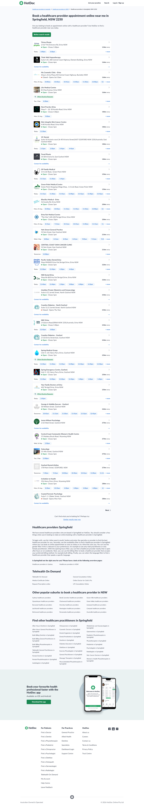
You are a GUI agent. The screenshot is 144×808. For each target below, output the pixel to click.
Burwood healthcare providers (42, 605)
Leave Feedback (46, 787)
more (108, 52)
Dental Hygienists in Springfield (69, 633)
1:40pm (99, 379)
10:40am (47, 209)
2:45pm (62, 148)
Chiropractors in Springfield (68, 626)
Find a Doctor (46, 732)
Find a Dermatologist (49, 766)
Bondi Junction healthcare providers (71, 598)
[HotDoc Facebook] (109, 729)
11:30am (85, 82)
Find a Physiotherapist (49, 741)
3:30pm (52, 52)
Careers (85, 737)
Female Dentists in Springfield (42, 656)
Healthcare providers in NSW (60, 9)
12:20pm (90, 364)
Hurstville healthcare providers (96, 612)
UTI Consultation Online (81, 584)
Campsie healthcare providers (96, 608)
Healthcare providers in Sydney (42, 564)
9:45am (55, 473)
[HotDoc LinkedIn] (113, 729)
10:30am (57, 82)
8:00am (46, 239)
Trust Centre (87, 753)
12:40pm (52, 269)
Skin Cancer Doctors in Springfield (98, 655)
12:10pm (81, 364)
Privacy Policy (87, 749)
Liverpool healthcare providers (96, 605)
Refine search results (42, 34)
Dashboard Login (68, 749)
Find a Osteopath (47, 762)
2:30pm (52, 148)
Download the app (39, 702)
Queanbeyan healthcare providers (43, 601)
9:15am (57, 224)
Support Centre (67, 753)
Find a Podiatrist (47, 745)
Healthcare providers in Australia (41, 9)
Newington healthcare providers (69, 608)
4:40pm (71, 269)
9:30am (45, 473)
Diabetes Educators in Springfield (70, 644)
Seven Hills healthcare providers (97, 598)
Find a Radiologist (47, 770)
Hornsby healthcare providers (69, 605)
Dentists (65, 741)
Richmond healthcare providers (42, 612)
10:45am (66, 82)
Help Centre (45, 783)
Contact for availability (41, 67)
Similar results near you (72, 519)
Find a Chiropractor (48, 749)
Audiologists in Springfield (40, 663)
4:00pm (80, 284)
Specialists (65, 745)
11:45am (62, 194)
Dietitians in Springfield (67, 647)
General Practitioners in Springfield (70, 654)
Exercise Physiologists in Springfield (70, 651)
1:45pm (62, 179)
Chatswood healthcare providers (69, 601)
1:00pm (80, 379)
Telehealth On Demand (39, 577)
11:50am (85, 209)
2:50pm (62, 284)
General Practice (68, 732)
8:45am (75, 239)
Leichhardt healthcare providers (42, 608)
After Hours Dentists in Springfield (43, 626)
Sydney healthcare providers (41, 598)
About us (85, 732)
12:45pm (100, 194)
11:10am (66, 209)
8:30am (45, 101)
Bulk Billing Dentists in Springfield (43, 635)
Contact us (86, 741)
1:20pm (90, 379)
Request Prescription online (41, 584)
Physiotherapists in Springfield (96, 641)
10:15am (66, 224)
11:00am (76, 82)
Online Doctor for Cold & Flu (82, 580)
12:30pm (90, 194)
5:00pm (52, 329)
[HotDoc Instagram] (117, 729)
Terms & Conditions (89, 745)
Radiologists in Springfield (95, 651)
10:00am (47, 82)
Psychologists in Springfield (95, 648)
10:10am (57, 488)
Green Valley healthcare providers (97, 601)
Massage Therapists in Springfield (70, 658)
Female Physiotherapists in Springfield (44, 659)
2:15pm (43, 148)
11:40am (76, 209)
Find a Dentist (46, 737)
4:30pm (62, 269)
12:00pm (95, 82)
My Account (45, 779)
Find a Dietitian (46, 758)
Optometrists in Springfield (95, 631)
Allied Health (66, 737)
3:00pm (43, 52)
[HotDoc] (27, 3)
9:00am (47, 116)
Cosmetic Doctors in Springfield (69, 629)
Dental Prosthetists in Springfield (70, 636)
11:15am (43, 179)
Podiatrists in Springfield (94, 644)
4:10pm (90, 284)
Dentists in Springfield (66, 640)
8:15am (47, 224)
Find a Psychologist (48, 753)
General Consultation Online (82, 577)
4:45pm (71, 148)
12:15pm (81, 194)
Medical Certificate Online (40, 580)
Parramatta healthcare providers (69, 612)
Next (107, 510)
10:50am (57, 209)
